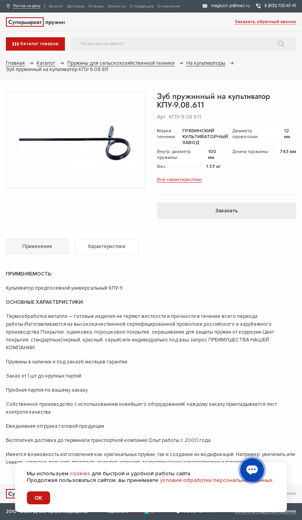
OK (38, 497)
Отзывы (96, 6)
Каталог (56, 6)
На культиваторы (205, 63)
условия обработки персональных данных (216, 480)
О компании (169, 6)
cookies (80, 473)
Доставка (76, 6)
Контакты (117, 6)
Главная (15, 63)
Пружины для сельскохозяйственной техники (121, 63)
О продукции (142, 6)
